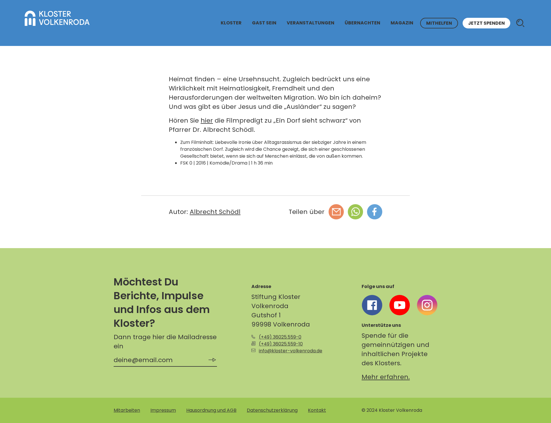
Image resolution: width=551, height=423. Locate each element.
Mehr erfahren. (386, 376)
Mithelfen (439, 23)
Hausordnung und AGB (211, 410)
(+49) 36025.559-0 (280, 337)
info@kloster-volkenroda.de (290, 350)
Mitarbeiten (127, 410)
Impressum (163, 410)
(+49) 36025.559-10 (281, 344)
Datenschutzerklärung (272, 410)
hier (207, 120)
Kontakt (317, 410)
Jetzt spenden (486, 23)
